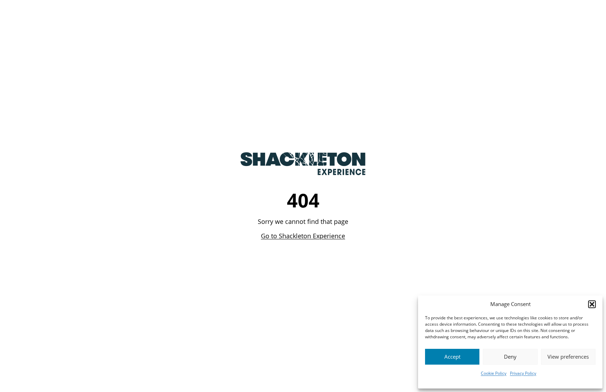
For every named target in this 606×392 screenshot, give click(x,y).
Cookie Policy (493, 373)
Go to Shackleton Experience (303, 236)
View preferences (568, 356)
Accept (452, 356)
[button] (591, 304)
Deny (510, 356)
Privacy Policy (523, 373)
